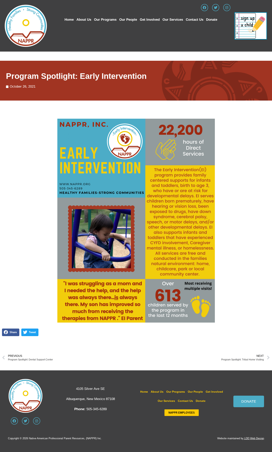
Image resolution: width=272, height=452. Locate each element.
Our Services (172, 20)
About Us (83, 20)
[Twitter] (215, 7)
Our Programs (105, 20)
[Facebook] (204, 7)
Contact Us (194, 20)
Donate (211, 20)
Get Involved (150, 20)
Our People (128, 20)
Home (69, 20)
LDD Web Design (254, 438)
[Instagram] (226, 7)
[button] (10, 332)
